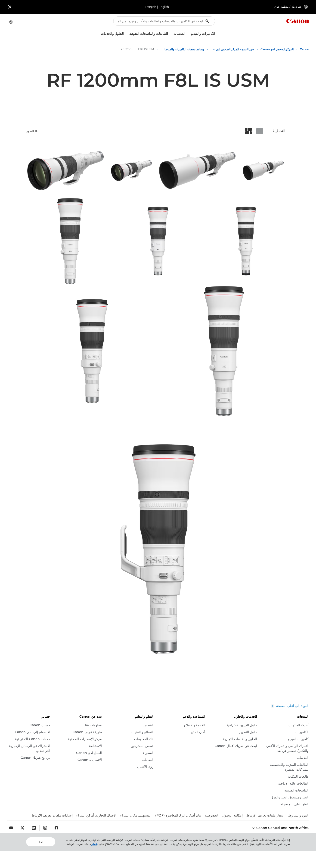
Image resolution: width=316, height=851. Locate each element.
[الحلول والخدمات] (99, 33)
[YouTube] (11, 828)
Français (150, 7)
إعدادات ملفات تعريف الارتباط (52, 815)
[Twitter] (22, 828)
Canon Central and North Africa (282, 828)
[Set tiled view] (259, 131)
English (164, 7)
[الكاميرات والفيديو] (189, 33)
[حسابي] (11, 22)
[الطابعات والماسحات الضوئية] (127, 33)
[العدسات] (171, 33)
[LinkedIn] (34, 828)
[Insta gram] (45, 828)
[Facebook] (56, 828)
